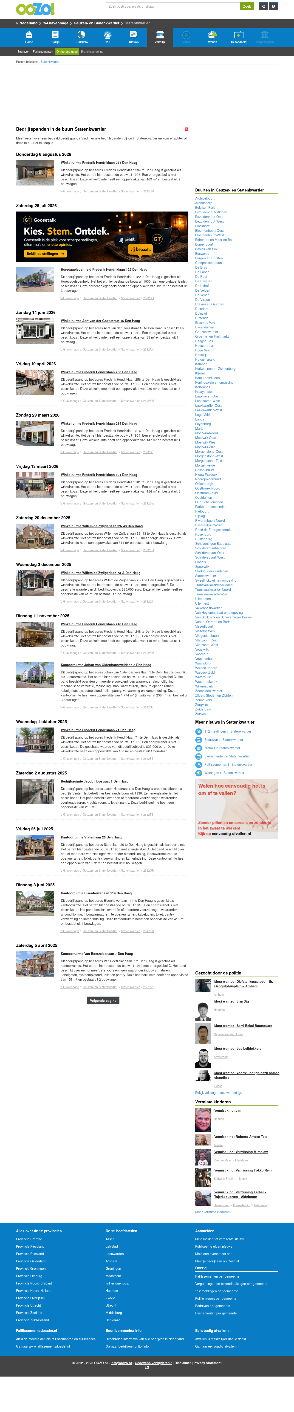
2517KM (148, 931)
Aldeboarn (260, 1205)
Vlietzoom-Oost (206, 640)
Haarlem (219, 1010)
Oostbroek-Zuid (206, 492)
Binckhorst (202, 225)
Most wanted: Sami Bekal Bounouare (243, 1025)
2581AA (148, 987)
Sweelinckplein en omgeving (215, 580)
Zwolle (218, 1086)
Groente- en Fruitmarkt (212, 336)
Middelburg (114, 1312)
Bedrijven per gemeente (212, 1305)
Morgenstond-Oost (209, 451)
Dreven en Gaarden (209, 304)
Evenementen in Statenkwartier (227, 756)
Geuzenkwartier (206, 331)
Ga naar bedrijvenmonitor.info (127, 1346)
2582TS (148, 814)
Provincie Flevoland (30, 1246)
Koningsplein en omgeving (214, 382)
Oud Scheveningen (209, 502)
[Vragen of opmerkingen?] (273, 6)
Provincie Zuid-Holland (32, 1320)
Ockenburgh (204, 483)
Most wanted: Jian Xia (231, 1001)
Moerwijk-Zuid (205, 446)
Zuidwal (200, 713)
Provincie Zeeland (29, 1312)
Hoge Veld (202, 350)
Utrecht (111, 1305)
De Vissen (202, 299)
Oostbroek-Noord (207, 488)
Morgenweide (205, 465)
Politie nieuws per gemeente (215, 1298)
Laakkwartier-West (208, 410)
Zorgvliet (201, 704)
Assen (110, 1239)
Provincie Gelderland (31, 1261)
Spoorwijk (202, 566)
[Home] (35, 8)
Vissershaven (205, 631)
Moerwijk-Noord (206, 433)
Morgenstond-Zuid (208, 460)
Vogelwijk (202, 649)
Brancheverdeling (92, 51)
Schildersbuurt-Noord (210, 548)
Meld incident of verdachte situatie (220, 1239)
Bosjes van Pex (206, 248)
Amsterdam (221, 1057)
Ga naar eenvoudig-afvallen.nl (217, 1346)
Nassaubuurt (204, 469)
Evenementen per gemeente (216, 1313)
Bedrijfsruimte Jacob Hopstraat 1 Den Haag (95, 781)
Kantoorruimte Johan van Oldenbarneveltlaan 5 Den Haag (106, 664)
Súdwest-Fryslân (224, 1179)
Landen (200, 419)
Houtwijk (201, 354)
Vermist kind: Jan (227, 1110)
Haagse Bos (204, 341)
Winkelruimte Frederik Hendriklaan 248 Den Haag (99, 624)
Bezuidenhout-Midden (211, 212)
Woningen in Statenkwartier (224, 772)
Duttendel (202, 318)
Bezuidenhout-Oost (209, 216)
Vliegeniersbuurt (207, 635)
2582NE (148, 707)
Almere (218, 1145)
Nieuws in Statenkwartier (222, 747)
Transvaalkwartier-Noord (213, 589)
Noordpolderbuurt (208, 479)
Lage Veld (202, 414)
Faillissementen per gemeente (217, 1276)
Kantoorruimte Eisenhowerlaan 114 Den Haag (96, 893)
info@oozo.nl (121, 1362)
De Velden (202, 290)
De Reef (201, 276)
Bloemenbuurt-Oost (209, 230)
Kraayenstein (204, 391)
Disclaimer (183, 1362)
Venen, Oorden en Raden (213, 621)
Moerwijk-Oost (205, 437)
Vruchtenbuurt (205, 658)
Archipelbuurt (205, 198)
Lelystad (112, 1246)
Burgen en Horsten (209, 258)
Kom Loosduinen (207, 377)
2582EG (148, 550)
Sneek (243, 1179)
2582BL (148, 452)
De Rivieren (203, 281)
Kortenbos (202, 387)
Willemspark (204, 686)
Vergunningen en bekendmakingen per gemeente (231, 1283)
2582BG (148, 298)
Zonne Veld (203, 700)
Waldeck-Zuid (205, 672)
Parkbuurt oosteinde (210, 506)
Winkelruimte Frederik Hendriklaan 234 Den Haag (99, 162)
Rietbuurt (202, 511)
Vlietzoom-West (206, 644)
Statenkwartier (50, 62)
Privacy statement (208, 1362)
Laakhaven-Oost (207, 396)
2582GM (148, 870)
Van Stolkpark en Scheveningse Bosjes (223, 617)
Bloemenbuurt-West (209, 235)
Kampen (201, 364)
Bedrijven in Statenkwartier (223, 739)
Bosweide (202, 253)
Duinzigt (201, 313)
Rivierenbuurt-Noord (210, 520)
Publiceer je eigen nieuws (213, 1246)
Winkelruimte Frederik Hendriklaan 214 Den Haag (99, 423)
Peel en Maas (223, 1160)
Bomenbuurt (204, 244)
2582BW (148, 503)
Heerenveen (221, 1205)
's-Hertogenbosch (118, 1283)
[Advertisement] (102, 1058)
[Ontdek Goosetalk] (102, 237)
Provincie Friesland (30, 1253)
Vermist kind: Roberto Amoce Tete (241, 1136)
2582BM (148, 191)
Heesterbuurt (204, 345)
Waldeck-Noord (206, 667)
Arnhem (219, 994)
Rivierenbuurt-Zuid (208, 525)
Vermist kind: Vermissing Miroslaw (241, 1151)
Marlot (199, 428)
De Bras (201, 267)
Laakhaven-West (207, 400)
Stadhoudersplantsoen (211, 571)
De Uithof (202, 285)
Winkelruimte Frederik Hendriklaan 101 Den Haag (99, 474)
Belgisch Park (205, 207)
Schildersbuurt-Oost (209, 552)
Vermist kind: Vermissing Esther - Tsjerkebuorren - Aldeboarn (240, 1194)
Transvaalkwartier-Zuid (211, 594)
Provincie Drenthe (29, 1239)
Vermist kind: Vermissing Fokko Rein (243, 1170)
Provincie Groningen (31, 1268)
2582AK (148, 349)
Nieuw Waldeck (206, 474)
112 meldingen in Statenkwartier (227, 731)
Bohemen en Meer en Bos (214, 239)
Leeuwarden (115, 1253)
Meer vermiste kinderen (212, 1211)
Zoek (247, 6)
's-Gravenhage (55, 23)
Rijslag (200, 515)
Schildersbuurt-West (210, 557)
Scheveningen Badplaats (213, 543)
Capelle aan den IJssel (228, 1034)
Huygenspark (205, 359)
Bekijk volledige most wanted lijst (219, 1092)
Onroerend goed (67, 51)
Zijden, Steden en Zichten (214, 695)
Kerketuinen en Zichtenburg (215, 368)
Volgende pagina (103, 1000)
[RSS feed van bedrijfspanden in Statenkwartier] (186, 129)
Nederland (29, 23)
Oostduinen (203, 497)
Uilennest (202, 603)
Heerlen (219, 1119)
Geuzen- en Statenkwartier (96, 23)
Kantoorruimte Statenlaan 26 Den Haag (91, 837)
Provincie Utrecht (28, 1305)
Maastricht (113, 1275)
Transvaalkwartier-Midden (214, 585)
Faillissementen (43, 51)
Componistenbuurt (208, 262)
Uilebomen (203, 598)
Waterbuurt (203, 677)
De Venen (202, 295)
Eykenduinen (204, 327)
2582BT (148, 759)
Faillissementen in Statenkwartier (228, 764)
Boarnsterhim (241, 1205)
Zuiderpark (203, 709)
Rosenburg (203, 534)
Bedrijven (23, 51)
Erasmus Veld (205, 322)
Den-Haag (113, 1320)
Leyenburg (203, 423)
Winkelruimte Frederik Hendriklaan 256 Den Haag (99, 372)
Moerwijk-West (205, 442)
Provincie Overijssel (30, 1298)
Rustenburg (203, 538)
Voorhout (201, 654)
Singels (200, 562)
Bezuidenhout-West (209, 221)
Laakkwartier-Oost (208, 405)
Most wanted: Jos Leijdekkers (237, 1048)
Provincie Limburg (29, 1275)
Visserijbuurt (204, 626)
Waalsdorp (203, 663)
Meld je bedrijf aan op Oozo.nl (217, 1261)
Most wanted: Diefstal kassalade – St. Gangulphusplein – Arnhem (243, 983)
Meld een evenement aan (213, 1253)
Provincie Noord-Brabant (34, 1283)
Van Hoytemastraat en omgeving (219, 612)
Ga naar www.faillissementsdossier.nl (43, 1346)
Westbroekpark (206, 681)
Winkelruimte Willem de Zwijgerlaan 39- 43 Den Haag (102, 526)
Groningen (113, 1268)
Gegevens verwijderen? (153, 1362)
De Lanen (202, 272)
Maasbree (241, 1160)
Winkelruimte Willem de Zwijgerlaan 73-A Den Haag (101, 572)
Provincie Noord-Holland (33, 1290)
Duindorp (202, 308)
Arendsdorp (203, 202)
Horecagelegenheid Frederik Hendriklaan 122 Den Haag (104, 269)
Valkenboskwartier (208, 608)
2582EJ (148, 601)
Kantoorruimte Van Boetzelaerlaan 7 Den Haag (97, 953)
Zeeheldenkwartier (208, 690)
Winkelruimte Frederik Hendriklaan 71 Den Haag (98, 730)
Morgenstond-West (209, 456)
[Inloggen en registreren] (263, 6)
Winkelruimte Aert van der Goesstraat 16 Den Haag (100, 320)
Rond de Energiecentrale (213, 529)
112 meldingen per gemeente (216, 1291)
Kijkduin (200, 373)
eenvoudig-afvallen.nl (231, 833)
